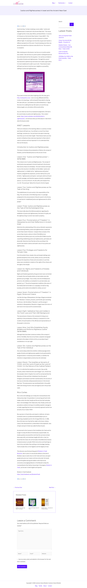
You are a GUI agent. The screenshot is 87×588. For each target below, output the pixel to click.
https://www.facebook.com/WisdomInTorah (28, 474)
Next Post (52, 487)
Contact (70, 3)
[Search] (72, 24)
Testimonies (61, 3)
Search (60, 21)
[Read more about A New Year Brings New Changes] (19, 502)
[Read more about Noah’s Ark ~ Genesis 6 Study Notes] (45, 502)
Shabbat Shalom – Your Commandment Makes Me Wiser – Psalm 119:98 (65, 47)
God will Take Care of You (34, 508)
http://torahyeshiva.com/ (23, 98)
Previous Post (17, 487)
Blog (53, 3)
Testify (40, 586)
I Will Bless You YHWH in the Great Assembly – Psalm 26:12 (66, 58)
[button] (55, 3)
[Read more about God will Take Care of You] (32, 502)
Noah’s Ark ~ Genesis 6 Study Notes (47, 508)
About (45, 586)
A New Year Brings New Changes (20, 508)
